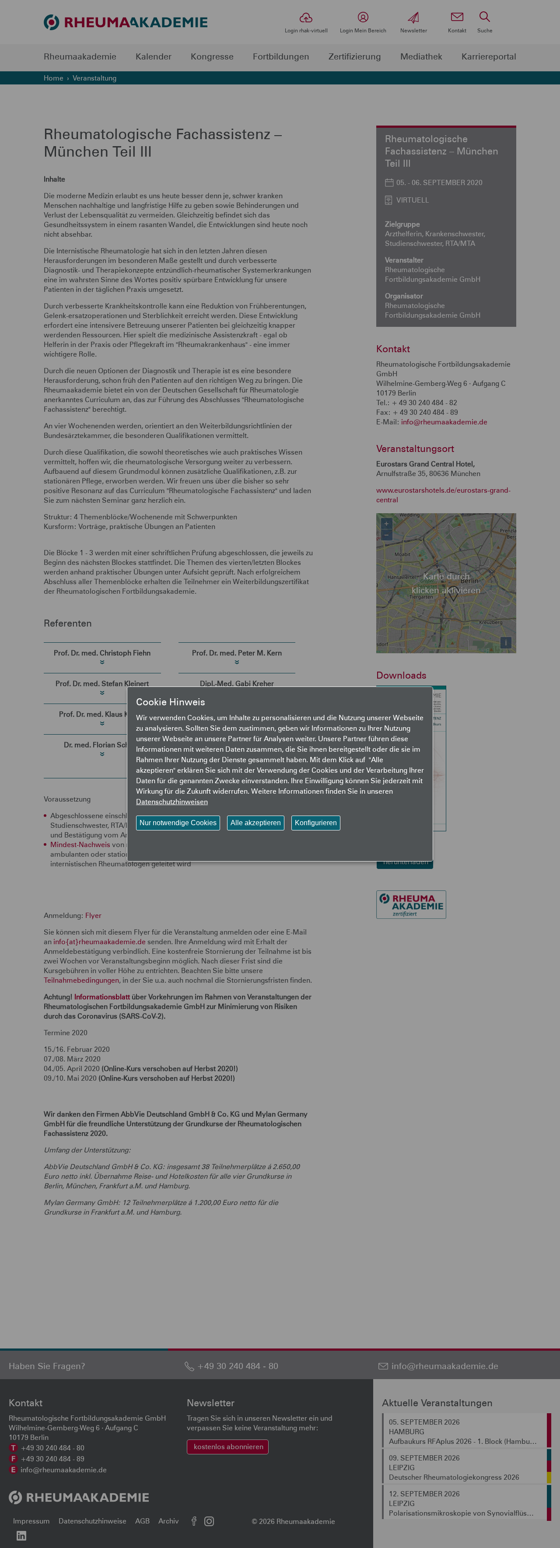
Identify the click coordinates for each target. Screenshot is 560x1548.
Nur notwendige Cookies (178, 823)
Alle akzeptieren (256, 823)
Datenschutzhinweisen (172, 801)
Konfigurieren (316, 823)
